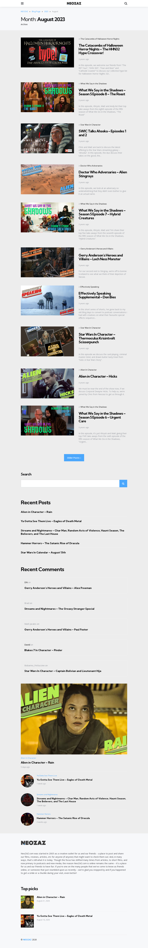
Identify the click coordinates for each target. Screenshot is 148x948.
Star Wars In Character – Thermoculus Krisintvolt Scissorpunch (97, 338)
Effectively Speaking (90, 287)
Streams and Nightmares (47, 794)
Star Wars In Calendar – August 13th (43, 552)
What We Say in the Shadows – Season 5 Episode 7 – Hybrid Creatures (102, 214)
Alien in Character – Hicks (98, 376)
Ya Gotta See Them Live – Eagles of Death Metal (51, 521)
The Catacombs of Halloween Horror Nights (100, 39)
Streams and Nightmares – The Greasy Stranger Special (59, 608)
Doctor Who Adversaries (91, 166)
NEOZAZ (27, 939)
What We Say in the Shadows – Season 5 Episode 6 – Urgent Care (102, 417)
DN (26, 582)
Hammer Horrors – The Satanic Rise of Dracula (50, 543)
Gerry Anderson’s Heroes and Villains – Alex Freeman (58, 588)
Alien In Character (89, 370)
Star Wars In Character (91, 125)
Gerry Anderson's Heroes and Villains (97, 249)
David (27, 644)
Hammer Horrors (44, 814)
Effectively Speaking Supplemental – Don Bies (97, 295)
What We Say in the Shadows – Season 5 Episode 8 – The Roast (102, 92)
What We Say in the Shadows (94, 83)
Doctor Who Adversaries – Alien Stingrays (103, 174)
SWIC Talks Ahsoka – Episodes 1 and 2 (102, 133)
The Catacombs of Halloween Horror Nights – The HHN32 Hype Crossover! (101, 49)
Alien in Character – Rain (36, 512)
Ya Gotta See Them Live (47, 776)
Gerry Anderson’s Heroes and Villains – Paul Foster (56, 629)
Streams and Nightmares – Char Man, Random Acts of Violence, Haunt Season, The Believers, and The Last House (72, 532)
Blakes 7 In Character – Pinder (43, 650)
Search (26, 474)
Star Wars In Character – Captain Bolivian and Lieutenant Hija (62, 671)
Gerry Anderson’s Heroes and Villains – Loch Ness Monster (101, 257)
